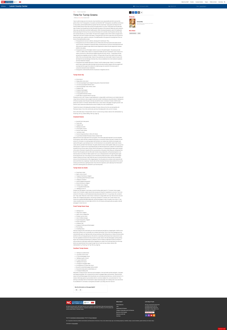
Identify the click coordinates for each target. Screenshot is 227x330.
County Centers (199, 2)
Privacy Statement (93, 317)
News (74, 11)
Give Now (220, 2)
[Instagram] (149, 315)
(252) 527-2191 (173, 6)
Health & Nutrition (133, 33)
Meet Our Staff (185, 2)
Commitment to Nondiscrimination (77, 317)
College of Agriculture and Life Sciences (125, 310)
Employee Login (221, 328)
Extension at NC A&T (120, 314)
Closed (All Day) (202, 6)
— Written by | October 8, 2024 (81, 17)
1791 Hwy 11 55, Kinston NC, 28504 (141, 6)
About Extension (119, 304)
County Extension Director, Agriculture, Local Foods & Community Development (145, 24)
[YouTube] (151, 315)
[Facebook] (146, 315)
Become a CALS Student (121, 312)
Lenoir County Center (18, 6)
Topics (206, 2)
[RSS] (154, 315)
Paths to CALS (213, 2)
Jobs (117, 306)
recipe (139, 33)
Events (192, 2)
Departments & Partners (121, 308)
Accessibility (75, 323)
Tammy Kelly (80, 17)
